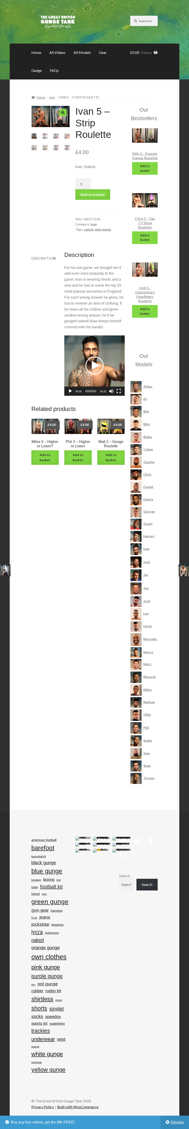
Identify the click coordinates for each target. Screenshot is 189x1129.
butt (58, 880)
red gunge (48, 983)
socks (37, 1016)
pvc (33, 984)
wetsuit (35, 1046)
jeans (44, 917)
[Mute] (111, 391)
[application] (94, 365)
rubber (37, 991)
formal (35, 894)
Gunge (36, 70)
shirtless (42, 998)
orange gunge (45, 947)
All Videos (57, 52)
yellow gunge (48, 1069)
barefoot (42, 847)
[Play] (70, 391)
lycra (37, 932)
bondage (36, 880)
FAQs (54, 70)
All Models (82, 52)
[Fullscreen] (118, 391)
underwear (43, 1039)
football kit (51, 886)
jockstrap (40, 924)
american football (43, 840)
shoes (58, 1000)
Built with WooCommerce (77, 1107)
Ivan (52, 97)
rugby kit (53, 991)
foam (34, 887)
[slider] (90, 391)
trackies (40, 1031)
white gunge (47, 1054)
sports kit (39, 1023)
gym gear (40, 910)
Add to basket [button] (45, 457)
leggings (57, 924)
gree (44, 894)
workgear (36, 1062)
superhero (57, 1023)
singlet (56, 1008)
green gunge (49, 901)
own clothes (49, 956)
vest (61, 1039)
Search (124, 875)
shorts (39, 1008)
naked (88, 229)
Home (36, 52)
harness (56, 910)
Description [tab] (43, 258)
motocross (52, 932)
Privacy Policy (42, 1107)
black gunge (43, 862)
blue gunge (46, 871)
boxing (48, 879)
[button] (63, 112)
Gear (103, 52)
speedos (53, 1016)
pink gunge (103, 229)
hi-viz (34, 917)
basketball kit (38, 856)
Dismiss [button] (177, 1122)
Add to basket (92, 194)
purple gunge (47, 976)
